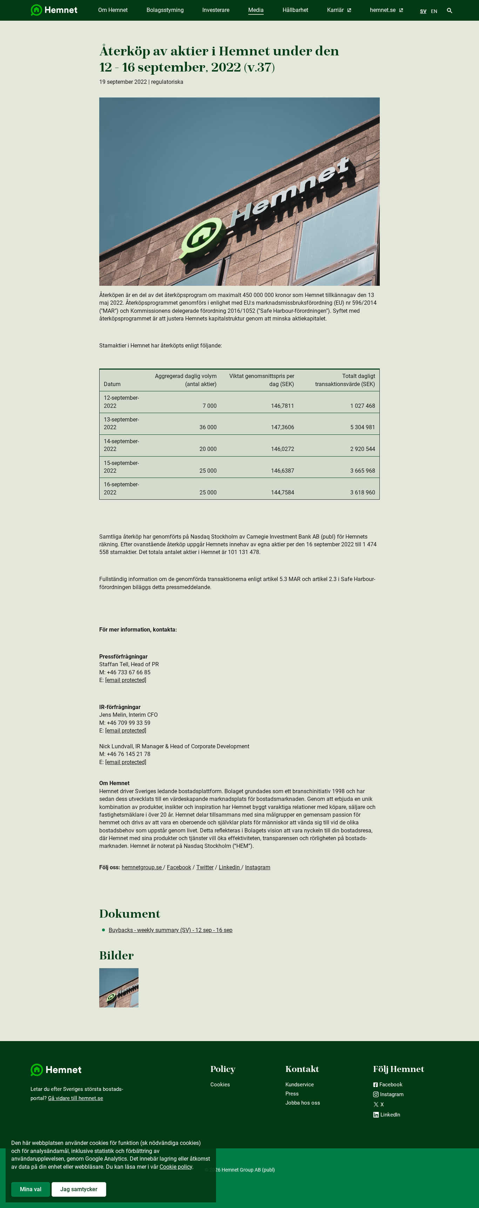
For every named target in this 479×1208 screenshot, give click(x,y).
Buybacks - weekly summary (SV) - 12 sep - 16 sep (170, 930)
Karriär (336, 10)
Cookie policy (176, 1166)
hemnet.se (383, 10)
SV (423, 11)
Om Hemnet (113, 10)
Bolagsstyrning (165, 10)
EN (434, 11)
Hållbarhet (295, 10)
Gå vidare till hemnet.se (75, 1098)
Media (256, 10)
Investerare (215, 10)
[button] (30, 1189)
